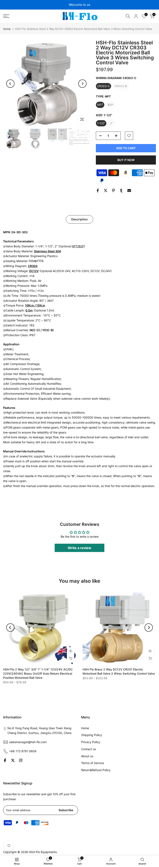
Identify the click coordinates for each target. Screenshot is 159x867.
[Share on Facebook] (98, 190)
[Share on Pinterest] (113, 190)
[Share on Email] (129, 190)
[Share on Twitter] (105, 190)
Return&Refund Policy (96, 770)
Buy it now (126, 160)
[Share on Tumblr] (121, 190)
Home (7, 29)
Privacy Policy (90, 742)
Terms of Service (92, 763)
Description (79, 219)
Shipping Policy (91, 735)
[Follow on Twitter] (13, 760)
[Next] (82, 83)
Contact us (88, 749)
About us (87, 756)
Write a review (79, 548)
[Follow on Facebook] (5, 760)
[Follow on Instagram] (21, 760)
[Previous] (10, 83)
